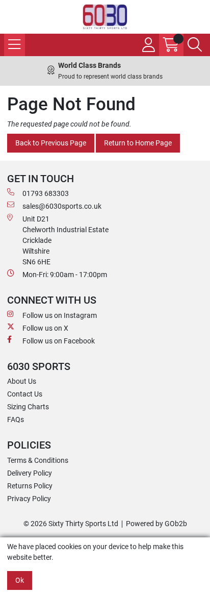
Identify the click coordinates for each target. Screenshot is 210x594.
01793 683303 (45, 193)
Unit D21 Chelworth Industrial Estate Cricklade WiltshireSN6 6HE (65, 240)
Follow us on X (45, 328)
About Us (21, 381)
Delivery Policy (29, 473)
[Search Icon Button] (194, 45)
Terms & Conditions (37, 460)
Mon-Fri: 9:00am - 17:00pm (64, 274)
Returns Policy (29, 486)
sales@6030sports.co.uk (61, 206)
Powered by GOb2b (156, 523)
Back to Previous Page (50, 143)
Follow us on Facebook (58, 341)
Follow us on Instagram (59, 315)
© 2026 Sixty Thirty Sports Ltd (70, 523)
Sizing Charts (28, 407)
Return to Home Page (138, 143)
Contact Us (24, 394)
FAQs (15, 419)
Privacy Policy (29, 498)
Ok (19, 580)
